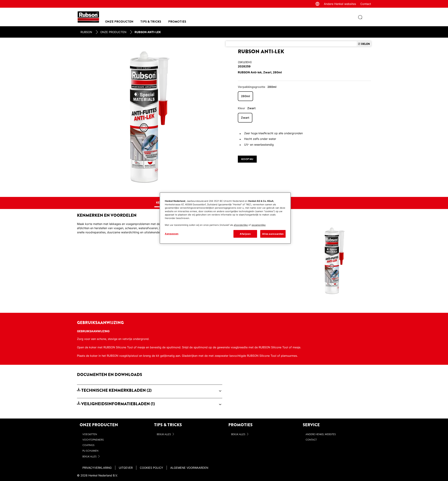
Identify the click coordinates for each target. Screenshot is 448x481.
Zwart (245, 117)
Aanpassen (171, 233)
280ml (245, 96)
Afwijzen (245, 233)
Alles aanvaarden (273, 233)
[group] (149, 117)
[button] (149, 390)
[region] (225, 218)
